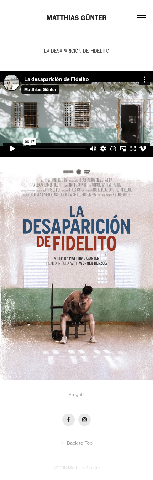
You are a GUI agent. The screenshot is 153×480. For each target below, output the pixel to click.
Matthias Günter (76, 18)
